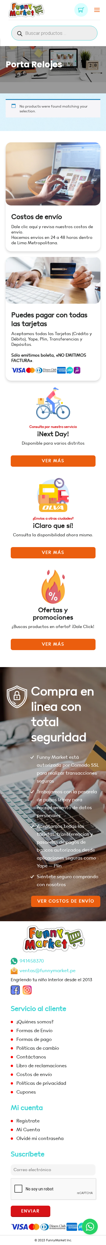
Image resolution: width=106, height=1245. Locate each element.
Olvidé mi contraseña (40, 1138)
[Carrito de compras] (81, 10)
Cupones (26, 1092)
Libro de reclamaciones (41, 1066)
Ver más (53, 461)
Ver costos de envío (65, 901)
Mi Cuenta (28, 1130)
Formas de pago (34, 1039)
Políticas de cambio (37, 1048)
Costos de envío (36, 217)
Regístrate (28, 1121)
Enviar (30, 1211)
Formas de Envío (34, 1031)
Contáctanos (31, 1057)
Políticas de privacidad (41, 1083)
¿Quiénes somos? (34, 1022)
